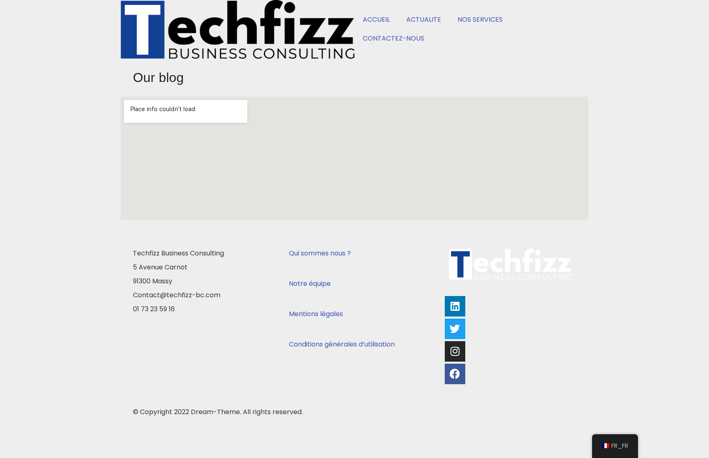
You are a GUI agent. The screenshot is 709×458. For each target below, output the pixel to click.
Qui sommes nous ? (320, 253)
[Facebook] (455, 374)
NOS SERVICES (480, 19)
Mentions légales (316, 314)
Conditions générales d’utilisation (342, 344)
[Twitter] (455, 329)
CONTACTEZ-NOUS (393, 38)
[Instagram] (455, 351)
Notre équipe (310, 283)
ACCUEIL (376, 19)
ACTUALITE (423, 19)
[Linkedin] (455, 306)
